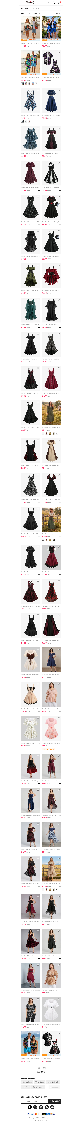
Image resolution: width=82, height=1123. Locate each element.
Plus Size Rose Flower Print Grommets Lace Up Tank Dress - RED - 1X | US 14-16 (51, 606)
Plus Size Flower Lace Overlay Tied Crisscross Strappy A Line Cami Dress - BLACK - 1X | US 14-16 (30, 393)
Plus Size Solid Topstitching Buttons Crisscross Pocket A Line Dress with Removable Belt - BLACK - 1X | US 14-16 (51, 256)
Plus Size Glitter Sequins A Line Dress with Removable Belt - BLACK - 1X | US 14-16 (30, 222)
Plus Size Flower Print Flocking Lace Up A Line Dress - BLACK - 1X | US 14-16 (30, 499)
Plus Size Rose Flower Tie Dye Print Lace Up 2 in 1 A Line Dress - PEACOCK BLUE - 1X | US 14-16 (30, 153)
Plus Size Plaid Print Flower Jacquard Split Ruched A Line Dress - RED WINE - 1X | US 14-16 (30, 187)
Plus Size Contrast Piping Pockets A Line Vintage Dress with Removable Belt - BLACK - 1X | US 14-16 (51, 222)
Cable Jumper (38, 1087)
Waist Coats (39, 1082)
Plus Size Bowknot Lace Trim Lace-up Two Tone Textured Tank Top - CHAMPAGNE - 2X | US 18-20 (30, 709)
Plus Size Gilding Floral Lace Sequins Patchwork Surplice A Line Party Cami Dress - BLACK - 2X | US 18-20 (51, 956)
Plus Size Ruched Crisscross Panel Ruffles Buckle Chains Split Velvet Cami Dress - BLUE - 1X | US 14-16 (30, 815)
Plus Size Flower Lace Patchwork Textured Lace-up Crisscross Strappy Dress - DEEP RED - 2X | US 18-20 (51, 781)
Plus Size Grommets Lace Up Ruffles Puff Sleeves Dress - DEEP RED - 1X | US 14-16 (51, 572)
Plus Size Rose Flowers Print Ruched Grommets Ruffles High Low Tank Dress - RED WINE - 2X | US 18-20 (51, 815)
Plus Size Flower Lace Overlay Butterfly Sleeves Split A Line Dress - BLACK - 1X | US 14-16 (30, 572)
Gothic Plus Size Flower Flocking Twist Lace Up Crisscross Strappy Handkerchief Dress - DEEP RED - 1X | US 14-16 (30, 921)
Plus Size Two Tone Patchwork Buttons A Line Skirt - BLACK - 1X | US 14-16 (51, 640)
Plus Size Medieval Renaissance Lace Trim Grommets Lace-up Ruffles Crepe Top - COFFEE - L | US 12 (30, 674)
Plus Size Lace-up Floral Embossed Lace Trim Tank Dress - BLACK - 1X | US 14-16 (30, 534)
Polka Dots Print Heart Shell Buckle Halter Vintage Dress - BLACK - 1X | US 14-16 (51, 187)
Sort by (37, 13)
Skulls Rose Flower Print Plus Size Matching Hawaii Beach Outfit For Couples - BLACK (51, 77)
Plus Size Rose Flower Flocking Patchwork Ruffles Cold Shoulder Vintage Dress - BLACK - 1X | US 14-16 (51, 153)
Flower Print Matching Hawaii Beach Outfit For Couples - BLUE (51, 43)
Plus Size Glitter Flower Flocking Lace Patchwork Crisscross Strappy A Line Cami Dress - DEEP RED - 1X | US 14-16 (30, 606)
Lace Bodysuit (53, 1082)
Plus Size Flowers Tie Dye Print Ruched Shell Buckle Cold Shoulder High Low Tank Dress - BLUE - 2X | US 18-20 (51, 849)
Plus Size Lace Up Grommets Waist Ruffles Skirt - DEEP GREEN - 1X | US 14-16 (51, 534)
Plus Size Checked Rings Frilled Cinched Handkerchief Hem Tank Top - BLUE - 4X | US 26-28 (30, 115)
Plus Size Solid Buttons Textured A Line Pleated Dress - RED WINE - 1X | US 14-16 (51, 393)
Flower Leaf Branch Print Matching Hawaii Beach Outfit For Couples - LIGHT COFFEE (30, 43)
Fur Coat (26, 1087)
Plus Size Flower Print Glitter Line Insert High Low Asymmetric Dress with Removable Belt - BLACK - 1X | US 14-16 (51, 359)
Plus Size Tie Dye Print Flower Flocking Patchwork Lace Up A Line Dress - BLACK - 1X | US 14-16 (30, 427)
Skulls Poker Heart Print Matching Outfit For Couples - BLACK (51, 1058)
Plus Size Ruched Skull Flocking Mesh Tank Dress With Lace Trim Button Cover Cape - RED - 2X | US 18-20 (30, 883)
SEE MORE (41, 1072)
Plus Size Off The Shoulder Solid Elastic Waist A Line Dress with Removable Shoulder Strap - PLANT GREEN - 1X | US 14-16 (51, 427)
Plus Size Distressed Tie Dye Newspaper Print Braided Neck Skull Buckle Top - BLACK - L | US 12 (30, 1024)
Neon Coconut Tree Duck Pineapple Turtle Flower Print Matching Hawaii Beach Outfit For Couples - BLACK (30, 1058)
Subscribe (55, 1101)
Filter (56, 13)
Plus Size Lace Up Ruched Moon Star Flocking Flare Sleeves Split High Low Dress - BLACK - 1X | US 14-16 (30, 256)
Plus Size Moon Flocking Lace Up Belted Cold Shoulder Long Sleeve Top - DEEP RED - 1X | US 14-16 (51, 290)
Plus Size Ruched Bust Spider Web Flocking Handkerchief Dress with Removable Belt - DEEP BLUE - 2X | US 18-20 (51, 921)
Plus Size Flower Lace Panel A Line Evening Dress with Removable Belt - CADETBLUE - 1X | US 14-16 (51, 115)
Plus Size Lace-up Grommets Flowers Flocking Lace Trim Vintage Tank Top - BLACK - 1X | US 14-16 (30, 465)
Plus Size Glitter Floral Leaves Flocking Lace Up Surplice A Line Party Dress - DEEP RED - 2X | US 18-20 (30, 956)
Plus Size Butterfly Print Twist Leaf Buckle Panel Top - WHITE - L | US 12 (30, 743)
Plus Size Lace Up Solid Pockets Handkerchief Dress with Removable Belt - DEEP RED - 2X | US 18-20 (30, 990)
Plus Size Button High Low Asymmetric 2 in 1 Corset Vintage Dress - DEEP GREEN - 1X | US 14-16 (30, 290)
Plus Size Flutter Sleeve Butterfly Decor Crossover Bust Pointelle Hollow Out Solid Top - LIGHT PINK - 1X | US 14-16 (51, 709)
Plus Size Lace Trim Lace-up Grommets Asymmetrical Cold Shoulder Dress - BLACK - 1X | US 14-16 (30, 359)
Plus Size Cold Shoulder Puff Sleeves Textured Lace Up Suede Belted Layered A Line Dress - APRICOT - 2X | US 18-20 (51, 883)
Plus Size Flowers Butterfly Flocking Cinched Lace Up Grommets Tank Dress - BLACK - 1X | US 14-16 (30, 640)
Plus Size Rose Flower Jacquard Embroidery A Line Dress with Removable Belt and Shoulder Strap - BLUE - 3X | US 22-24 (51, 674)
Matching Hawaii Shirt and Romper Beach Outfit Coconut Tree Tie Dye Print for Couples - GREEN (30, 77)
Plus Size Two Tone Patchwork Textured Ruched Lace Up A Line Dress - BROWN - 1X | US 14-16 (51, 465)
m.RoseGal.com (31, 2)
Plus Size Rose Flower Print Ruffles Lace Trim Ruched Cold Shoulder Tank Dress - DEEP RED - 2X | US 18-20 (30, 849)
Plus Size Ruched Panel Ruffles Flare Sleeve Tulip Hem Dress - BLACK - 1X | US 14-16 (51, 325)
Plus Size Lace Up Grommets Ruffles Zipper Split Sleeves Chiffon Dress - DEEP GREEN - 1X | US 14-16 (30, 325)
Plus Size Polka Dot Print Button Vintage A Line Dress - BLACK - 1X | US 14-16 (51, 499)
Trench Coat (27, 1082)
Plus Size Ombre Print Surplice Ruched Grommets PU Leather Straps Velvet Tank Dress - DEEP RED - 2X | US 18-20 (30, 781)
